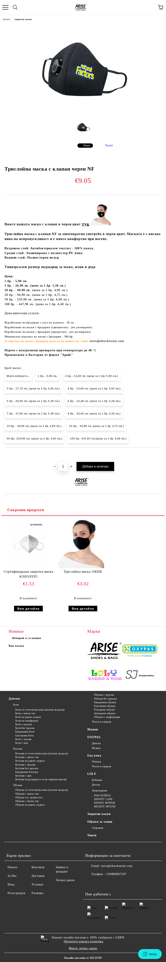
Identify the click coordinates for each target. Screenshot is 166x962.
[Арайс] (104, 651)
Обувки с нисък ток (27, 793)
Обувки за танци (99, 821)
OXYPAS (93, 737)
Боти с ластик (23, 739)
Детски (96, 784)
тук (85, 223)
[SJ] (139, 675)
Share (86, 145)
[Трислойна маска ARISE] (83, 567)
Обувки (17, 785)
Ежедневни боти (24, 731)
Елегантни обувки (104, 706)
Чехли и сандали (101, 721)
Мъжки (92, 729)
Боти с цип (21, 742)
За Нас (12, 875)
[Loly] (104, 675)
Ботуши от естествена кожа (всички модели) (41, 753)
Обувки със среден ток (28, 797)
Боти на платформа (26, 720)
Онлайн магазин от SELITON (83, 957)
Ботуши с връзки (25, 764)
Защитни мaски (23, 19)
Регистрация (16, 893)
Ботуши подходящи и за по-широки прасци (41, 779)
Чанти (92, 835)
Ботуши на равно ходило (30, 760)
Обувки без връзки (105, 698)
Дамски (14, 698)
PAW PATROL (102, 795)
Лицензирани (99, 790)
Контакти (38, 867)
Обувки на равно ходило (30, 804)
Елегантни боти (24, 735)
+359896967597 (115, 874)
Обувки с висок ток (27, 801)
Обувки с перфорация (107, 717)
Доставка (38, 875)
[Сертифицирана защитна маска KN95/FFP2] (28, 567)
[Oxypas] (139, 651)
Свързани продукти (25, 510)
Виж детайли (28, 608)
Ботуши (17, 748)
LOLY (91, 773)
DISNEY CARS (103, 799)
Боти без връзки (25, 728)
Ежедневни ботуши (26, 772)
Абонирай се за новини (26, 638)
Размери (37, 893)
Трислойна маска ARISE (83, 571)
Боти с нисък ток (25, 713)
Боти (16, 704)
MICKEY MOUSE (105, 806)
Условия (37, 884)
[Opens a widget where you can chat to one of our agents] (150, 954)
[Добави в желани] (158, 455)
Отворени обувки (104, 709)
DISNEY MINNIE (104, 802)
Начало (6, 19)
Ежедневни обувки (105, 702)
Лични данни (65, 880)
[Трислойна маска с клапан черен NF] (83, 113)
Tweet (109, 145)
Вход (11, 884)
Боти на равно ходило (28, 717)
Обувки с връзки (104, 694)
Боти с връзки (23, 724)
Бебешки (97, 780)
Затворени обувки (104, 713)
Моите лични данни (83, 948)
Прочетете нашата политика (83, 941)
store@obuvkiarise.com (116, 866)
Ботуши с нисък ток (27, 757)
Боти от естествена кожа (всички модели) (39, 709)
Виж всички (16, 645)
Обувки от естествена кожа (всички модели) (41, 789)
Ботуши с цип (23, 775)
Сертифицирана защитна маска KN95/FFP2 (28, 574)
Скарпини (97, 827)
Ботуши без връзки (26, 768)
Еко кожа (94, 755)
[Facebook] (90, 882)
